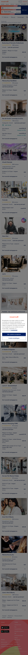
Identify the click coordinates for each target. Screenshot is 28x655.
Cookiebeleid (14, 330)
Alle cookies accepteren (14, 334)
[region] (14, 327)
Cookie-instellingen (14, 338)
